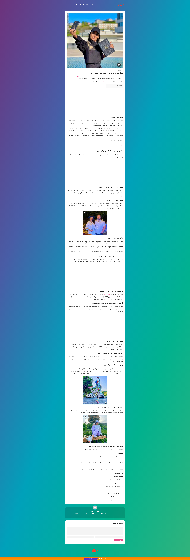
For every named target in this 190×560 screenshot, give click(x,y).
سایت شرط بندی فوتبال (89, 4)
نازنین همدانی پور (118, 147)
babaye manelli (95, 511)
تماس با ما (68, 4)
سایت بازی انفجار (106, 294)
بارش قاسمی (119, 145)
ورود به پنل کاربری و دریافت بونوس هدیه (90, 558)
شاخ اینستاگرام (105, 81)
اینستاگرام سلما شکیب (117, 196)
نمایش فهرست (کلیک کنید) (111, 85)
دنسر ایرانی (78, 76)
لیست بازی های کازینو (80, 4)
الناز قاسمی (119, 143)
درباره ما (72, 4)
